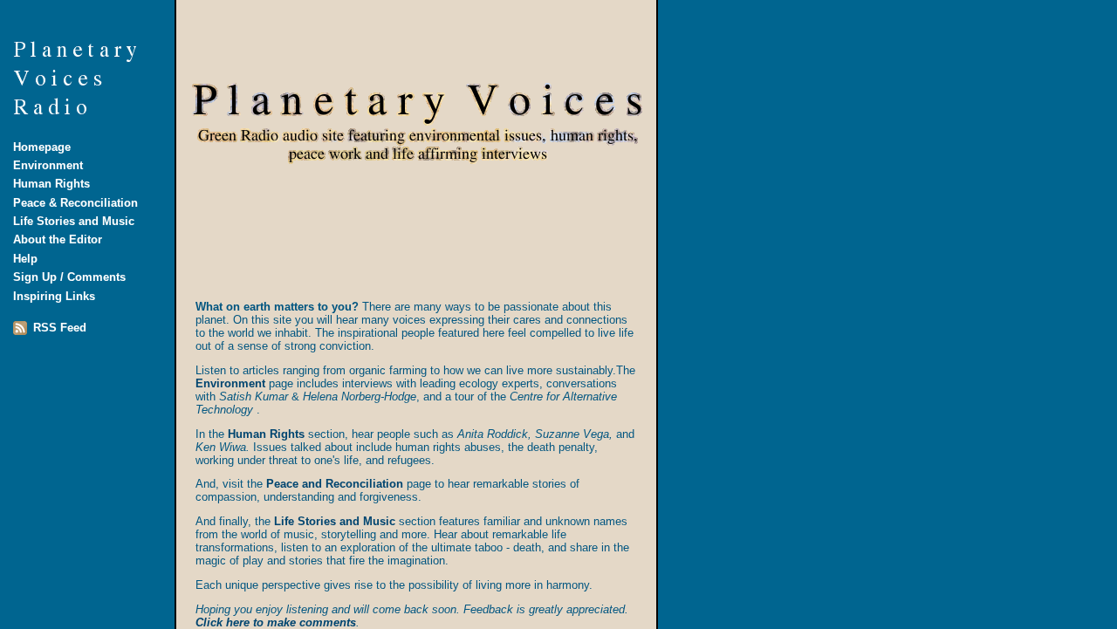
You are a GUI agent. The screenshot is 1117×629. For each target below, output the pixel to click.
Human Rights (51, 183)
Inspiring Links (54, 296)
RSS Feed (59, 327)
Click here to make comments (275, 622)
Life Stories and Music (73, 221)
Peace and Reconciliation (334, 483)
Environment (48, 165)
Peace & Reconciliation (75, 202)
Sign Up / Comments (69, 277)
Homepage (42, 147)
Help (25, 258)
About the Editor (57, 239)
